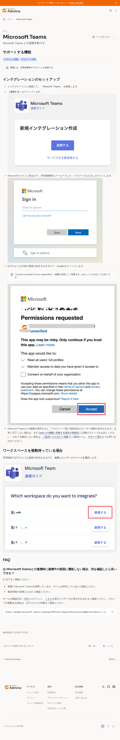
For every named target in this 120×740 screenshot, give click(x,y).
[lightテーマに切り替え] (108, 726)
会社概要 (79, 692)
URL (26, 598)
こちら (48, 598)
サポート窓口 (95, 437)
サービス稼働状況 (35, 703)
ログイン (31, 697)
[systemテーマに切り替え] (103, 726)
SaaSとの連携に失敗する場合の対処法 (59, 432)
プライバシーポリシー (57, 697)
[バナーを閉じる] (116, 3)
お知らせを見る (76, 2)
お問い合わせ (81, 697)
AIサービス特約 (54, 703)
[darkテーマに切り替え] (113, 726)
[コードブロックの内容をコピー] (113, 612)
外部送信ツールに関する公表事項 (57, 708)
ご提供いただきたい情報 (55, 437)
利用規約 (51, 692)
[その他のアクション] (116, 11)
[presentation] (60, 612)
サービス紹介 (33, 692)
